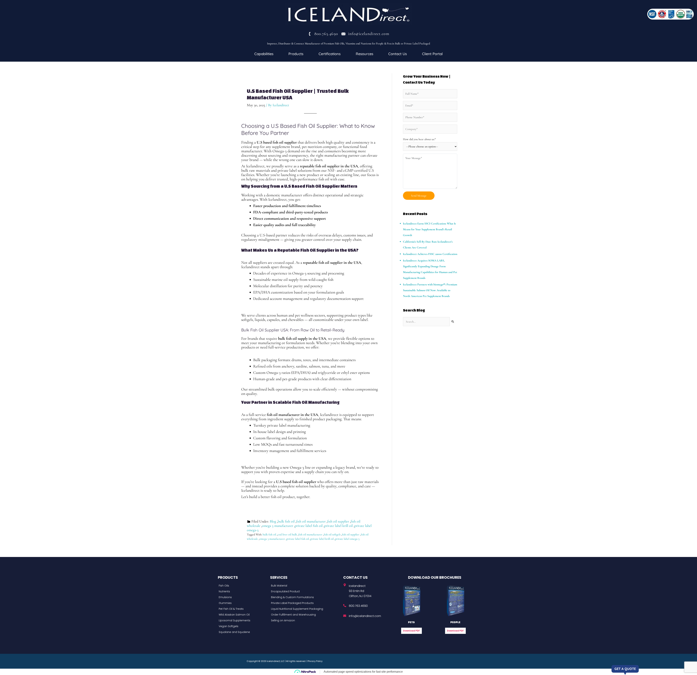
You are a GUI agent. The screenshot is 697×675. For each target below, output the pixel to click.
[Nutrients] (243, 591)
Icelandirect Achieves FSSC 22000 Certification (430, 254)
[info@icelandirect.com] (344, 615)
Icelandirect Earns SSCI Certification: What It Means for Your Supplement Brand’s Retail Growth (429, 229)
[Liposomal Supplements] (243, 620)
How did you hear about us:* (419, 139)
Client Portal (432, 53)
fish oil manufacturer (311, 521)
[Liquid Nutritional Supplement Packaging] (305, 609)
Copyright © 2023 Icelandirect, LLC (265, 661)
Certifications (330, 53)
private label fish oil (309, 526)
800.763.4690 (358, 606)
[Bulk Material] (305, 585)
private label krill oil (338, 526)
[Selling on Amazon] (305, 620)
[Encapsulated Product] (305, 591)
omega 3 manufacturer (277, 526)
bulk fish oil (286, 521)
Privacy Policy (315, 661)
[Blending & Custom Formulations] (305, 597)
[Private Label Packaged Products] (305, 603)
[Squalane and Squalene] (243, 632)
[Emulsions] (243, 597)
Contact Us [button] (397, 53)
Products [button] (295, 53)
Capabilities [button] (263, 53)
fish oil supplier (338, 521)
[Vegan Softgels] (243, 626)
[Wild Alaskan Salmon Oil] (243, 614)
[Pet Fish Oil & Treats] (243, 609)
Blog (273, 521)
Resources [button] (364, 53)
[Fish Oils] (243, 585)
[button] (264, 53)
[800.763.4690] (344, 605)
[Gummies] (243, 603)
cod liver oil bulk (287, 534)
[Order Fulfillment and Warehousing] (305, 614)
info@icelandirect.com (365, 616)
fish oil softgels (332, 534)
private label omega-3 (347, 539)
